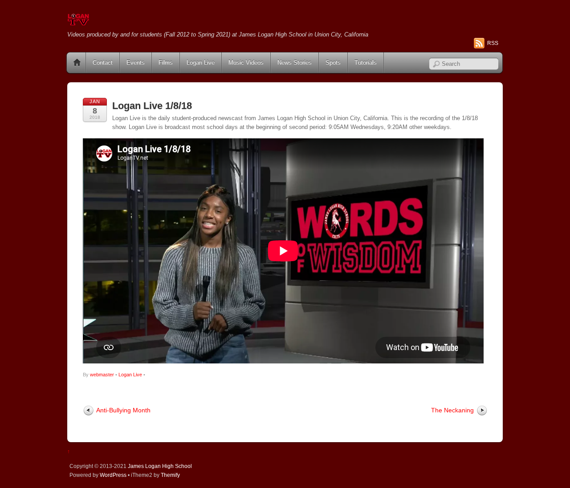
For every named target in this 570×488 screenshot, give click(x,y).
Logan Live (201, 62)
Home (77, 62)
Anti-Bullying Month (123, 410)
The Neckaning (452, 410)
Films (166, 62)
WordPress (113, 475)
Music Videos (246, 62)
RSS (492, 43)
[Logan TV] (78, 22)
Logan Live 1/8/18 (152, 105)
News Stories (294, 62)
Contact (103, 62)
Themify (170, 475)
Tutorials (365, 62)
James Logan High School (160, 466)
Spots (333, 62)
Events (135, 62)
